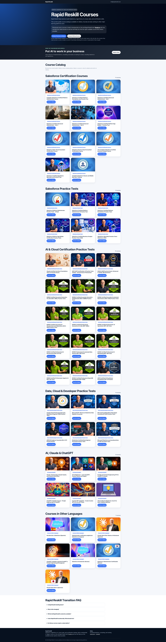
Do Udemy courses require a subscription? (59, 623)
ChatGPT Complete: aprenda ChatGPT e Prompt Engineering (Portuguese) (57, 562)
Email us (97, 27)
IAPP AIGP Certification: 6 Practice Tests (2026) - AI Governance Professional (83, 272)
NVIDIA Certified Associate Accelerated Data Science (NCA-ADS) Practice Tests (108, 298)
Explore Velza (116, 52)
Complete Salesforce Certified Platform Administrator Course (57, 98)
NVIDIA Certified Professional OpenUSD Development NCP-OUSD (82, 378)
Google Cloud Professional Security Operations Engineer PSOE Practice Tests (56, 414)
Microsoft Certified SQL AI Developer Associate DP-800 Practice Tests (107, 413)
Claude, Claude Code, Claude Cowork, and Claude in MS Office (57, 475)
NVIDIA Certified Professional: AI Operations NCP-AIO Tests (106, 325)
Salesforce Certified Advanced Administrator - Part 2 (55, 124)
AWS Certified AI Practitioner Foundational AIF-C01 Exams (105, 378)
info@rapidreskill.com (116, 1)
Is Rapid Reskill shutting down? (56, 604)
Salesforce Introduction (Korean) (80, 561)
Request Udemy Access (74, 36)
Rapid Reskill (49, 1)
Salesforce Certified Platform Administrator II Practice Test (80, 211)
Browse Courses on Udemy (58, 36)
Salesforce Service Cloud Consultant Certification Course (82, 150)
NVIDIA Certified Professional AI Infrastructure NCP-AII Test (55, 352)
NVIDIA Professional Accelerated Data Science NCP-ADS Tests (82, 352)
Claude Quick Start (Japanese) (55, 587)
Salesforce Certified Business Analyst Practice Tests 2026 (82, 237)
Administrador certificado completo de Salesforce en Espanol (82, 536)
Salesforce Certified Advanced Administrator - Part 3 (80, 124)
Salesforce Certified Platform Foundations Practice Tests (105, 211)
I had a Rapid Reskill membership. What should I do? (61, 618)
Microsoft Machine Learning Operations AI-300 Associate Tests (108, 441)
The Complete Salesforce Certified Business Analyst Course (107, 150)
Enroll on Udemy (51, 101)
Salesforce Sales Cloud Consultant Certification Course (56, 150)
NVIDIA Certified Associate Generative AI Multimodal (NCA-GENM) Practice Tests (82, 299)
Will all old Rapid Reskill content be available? (59, 614)
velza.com (92, 634)
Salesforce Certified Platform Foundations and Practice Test (80, 98)
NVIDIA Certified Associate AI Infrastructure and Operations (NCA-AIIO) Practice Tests (56, 326)
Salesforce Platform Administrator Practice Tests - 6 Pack (56, 211)
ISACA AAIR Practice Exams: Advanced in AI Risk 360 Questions (108, 272)
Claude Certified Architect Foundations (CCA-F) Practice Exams (57, 272)
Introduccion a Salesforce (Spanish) (56, 535)
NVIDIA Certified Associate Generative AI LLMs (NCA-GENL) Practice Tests (57, 298)
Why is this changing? (53, 609)
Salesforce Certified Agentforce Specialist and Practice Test (55, 176)
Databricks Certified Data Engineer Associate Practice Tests (81, 441)
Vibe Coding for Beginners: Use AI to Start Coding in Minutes (107, 501)
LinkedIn (98, 634)
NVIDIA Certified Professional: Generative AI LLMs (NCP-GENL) (80, 325)
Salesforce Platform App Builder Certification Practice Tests (55, 237)
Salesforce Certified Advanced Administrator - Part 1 (106, 98)
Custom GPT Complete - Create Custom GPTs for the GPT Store (82, 501)
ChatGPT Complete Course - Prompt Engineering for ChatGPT (56, 501)
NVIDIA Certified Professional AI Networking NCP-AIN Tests (106, 352)
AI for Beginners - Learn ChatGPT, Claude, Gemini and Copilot (81, 475)
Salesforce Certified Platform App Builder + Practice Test (106, 124)
